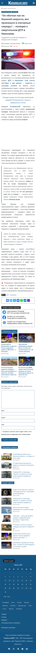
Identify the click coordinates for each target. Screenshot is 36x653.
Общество (5, 605)
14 (26, 580)
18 (13, 584)
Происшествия (12, 8)
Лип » (8, 596)
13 (22, 580)
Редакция (4, 620)
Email (3, 417)
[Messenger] (18, 300)
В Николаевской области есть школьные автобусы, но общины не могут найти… (23, 456)
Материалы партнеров (8, 627)
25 (13, 588)
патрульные (13, 294)
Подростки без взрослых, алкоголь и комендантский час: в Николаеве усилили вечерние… (23, 491)
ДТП (8, 294)
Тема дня (14, 11)
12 (18, 580)
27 (22, 588)
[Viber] (28, 300)
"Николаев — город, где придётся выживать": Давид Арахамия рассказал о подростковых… (23, 517)
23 (5, 588)
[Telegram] (25, 300)
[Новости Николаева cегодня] (18, 2)
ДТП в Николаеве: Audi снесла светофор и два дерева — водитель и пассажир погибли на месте (18, 83)
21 (26, 584)
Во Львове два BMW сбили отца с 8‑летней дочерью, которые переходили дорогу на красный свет (26, 371)
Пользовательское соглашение (10, 623)
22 (30, 584)
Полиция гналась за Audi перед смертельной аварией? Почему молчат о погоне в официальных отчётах (18, 100)
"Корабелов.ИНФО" (9, 638)
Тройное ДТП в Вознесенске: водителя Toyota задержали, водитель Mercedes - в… (21, 535)
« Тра (4, 596)
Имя (3, 410)
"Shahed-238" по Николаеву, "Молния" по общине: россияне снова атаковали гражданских (22, 474)
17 (9, 584)
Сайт (2, 424)
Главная (4, 8)
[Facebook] (7, 300)
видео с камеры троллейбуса (23, 249)
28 (26, 588)
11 (13, 580)
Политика (12, 605)
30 (5, 592)
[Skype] (14, 300)
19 (18, 584)
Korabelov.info (15, 106)
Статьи (4, 609)
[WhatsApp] (21, 300)
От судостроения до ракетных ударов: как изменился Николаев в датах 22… (23, 465)
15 (30, 580)
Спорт (30, 605)
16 (5, 584)
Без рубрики (5, 602)
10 (9, 580)
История (19, 602)
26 (18, 588)
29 (30, 588)
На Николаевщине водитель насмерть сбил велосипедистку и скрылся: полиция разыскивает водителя (9, 371)
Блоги (12, 602)
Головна (3, 617)
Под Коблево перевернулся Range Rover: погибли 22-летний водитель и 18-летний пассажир (26, 348)
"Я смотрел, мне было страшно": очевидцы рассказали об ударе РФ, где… (23, 526)
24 (9, 588)
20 (22, 584)
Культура (26, 602)
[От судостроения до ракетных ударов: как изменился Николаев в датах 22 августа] (6, 465)
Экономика (19, 609)
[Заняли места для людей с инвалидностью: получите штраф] (6, 510)
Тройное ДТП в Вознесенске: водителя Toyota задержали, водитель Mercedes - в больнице (9, 348)
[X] (11, 300)
